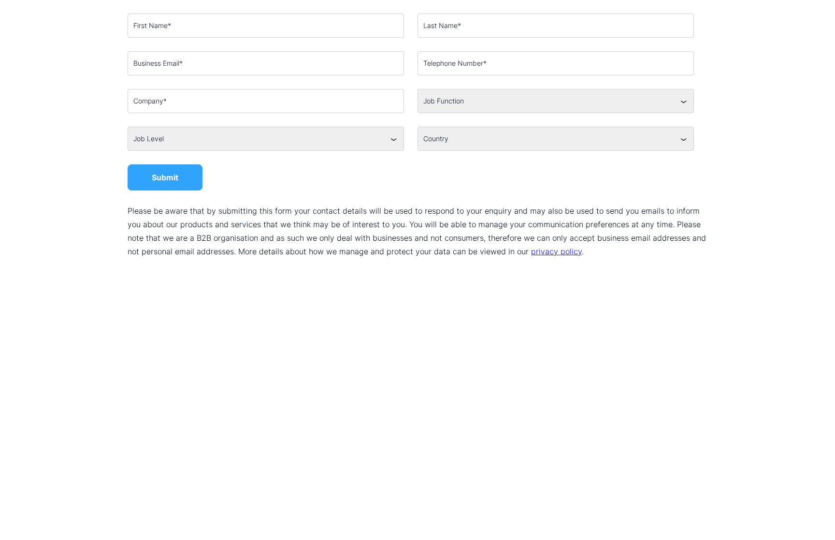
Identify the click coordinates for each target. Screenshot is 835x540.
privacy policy (556, 251)
